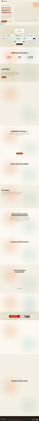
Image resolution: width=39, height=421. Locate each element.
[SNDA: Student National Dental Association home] (4, 1)
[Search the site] (35, 1)
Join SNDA (3, 21)
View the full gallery (19, 288)
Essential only (33, 419)
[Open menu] (37, 1)
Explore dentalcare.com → (6, 305)
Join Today (4, 77)
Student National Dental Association (15, 349)
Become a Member (19, 153)
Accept (37, 419)
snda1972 (20, 349)
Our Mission (10, 21)
